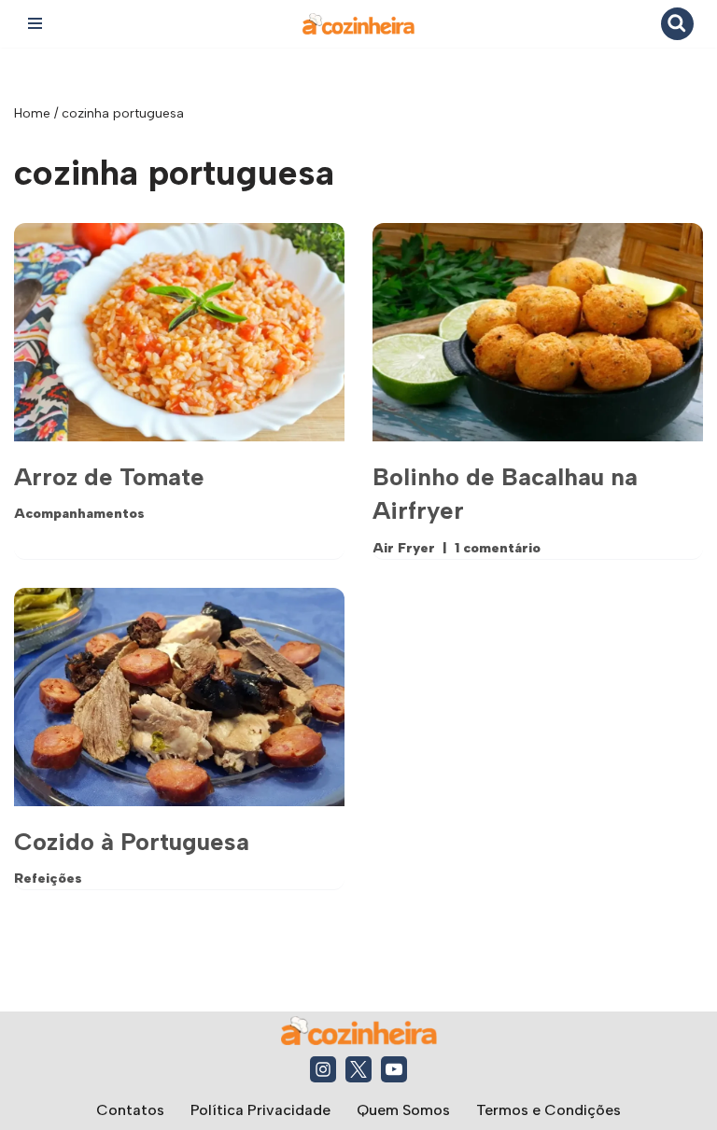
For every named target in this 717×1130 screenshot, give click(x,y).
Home (32, 113)
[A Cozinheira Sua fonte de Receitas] (358, 24)
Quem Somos (403, 1110)
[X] (358, 1069)
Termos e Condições (548, 1110)
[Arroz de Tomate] (179, 332)
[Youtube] (394, 1069)
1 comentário (498, 547)
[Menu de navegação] (35, 23)
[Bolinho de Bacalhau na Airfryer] (538, 332)
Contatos (130, 1110)
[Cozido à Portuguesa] (179, 697)
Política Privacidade (260, 1110)
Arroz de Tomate (109, 477)
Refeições (48, 878)
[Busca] (677, 23)
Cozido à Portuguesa (131, 842)
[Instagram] (323, 1069)
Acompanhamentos (79, 513)
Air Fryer (404, 547)
